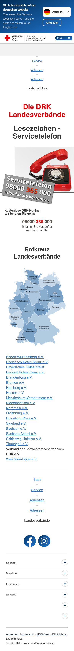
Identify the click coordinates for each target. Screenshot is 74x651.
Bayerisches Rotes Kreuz (25, 366)
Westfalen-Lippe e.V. (21, 458)
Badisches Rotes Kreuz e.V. (27, 361)
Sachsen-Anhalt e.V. (21, 433)
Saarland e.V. (16, 423)
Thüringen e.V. (17, 443)
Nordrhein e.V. (17, 407)
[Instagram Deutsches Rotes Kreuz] (44, 541)
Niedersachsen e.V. (20, 402)
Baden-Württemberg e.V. (25, 356)
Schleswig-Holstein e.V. (24, 438)
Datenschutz (14, 638)
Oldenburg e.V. (17, 412)
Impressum (27, 634)
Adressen (12, 634)
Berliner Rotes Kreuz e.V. (25, 371)
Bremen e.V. (15, 382)
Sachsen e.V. (16, 428)
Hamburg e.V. (16, 387)
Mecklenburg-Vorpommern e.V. (29, 397)
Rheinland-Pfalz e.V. (21, 418)
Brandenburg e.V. (19, 377)
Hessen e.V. (15, 392)
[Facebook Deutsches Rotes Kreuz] (30, 541)
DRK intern (59, 634)
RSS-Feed (43, 634)
